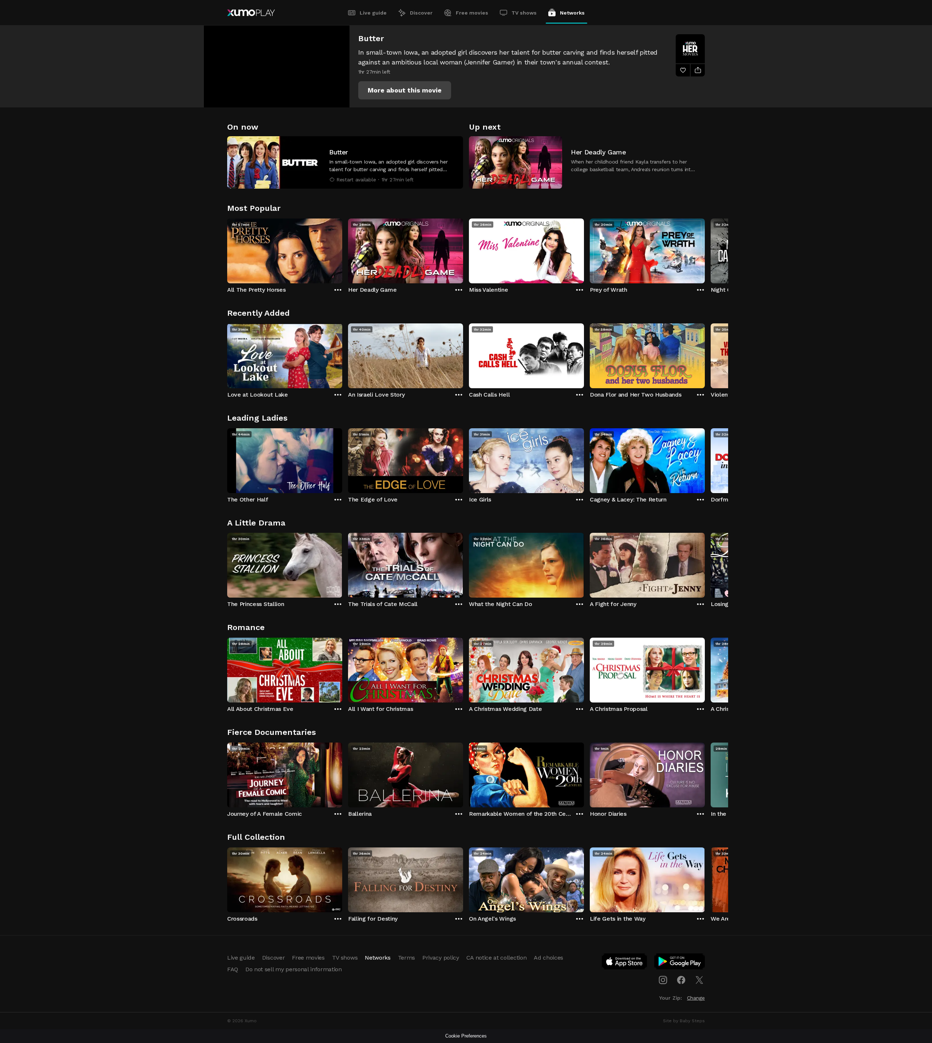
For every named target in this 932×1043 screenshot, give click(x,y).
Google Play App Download (680, 962)
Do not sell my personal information (293, 969)
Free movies (472, 13)
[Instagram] (662, 980)
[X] (699, 980)
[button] (404, 90)
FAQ (232, 969)
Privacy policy (440, 957)
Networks (572, 13)
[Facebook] (681, 980)
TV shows (524, 13)
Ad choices (548, 957)
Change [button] (696, 998)
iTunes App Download (625, 962)
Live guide (373, 13)
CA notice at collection (496, 957)
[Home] (251, 12)
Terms (406, 957)
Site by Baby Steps (684, 1020)
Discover (421, 13)
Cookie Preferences (466, 1036)
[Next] (705, 249)
